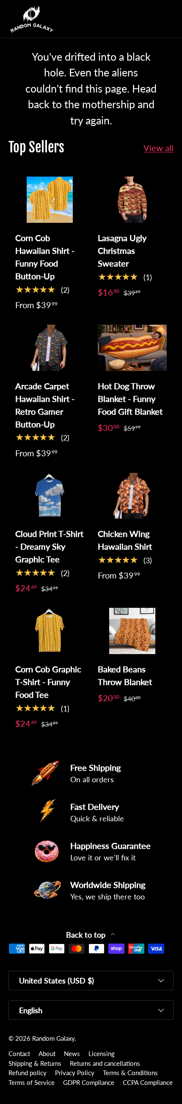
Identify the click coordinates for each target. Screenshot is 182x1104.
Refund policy (27, 1072)
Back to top (87, 934)
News (72, 1053)
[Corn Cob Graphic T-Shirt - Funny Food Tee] (49, 631)
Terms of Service (31, 1082)
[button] (150, 19)
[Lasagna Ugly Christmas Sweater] (132, 200)
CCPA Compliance (148, 1082)
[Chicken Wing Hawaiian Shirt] (132, 496)
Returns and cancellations (105, 1063)
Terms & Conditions (130, 1072)
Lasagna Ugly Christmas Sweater (122, 250)
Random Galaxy (53, 1038)
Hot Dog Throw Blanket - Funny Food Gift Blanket (130, 398)
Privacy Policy (74, 1072)
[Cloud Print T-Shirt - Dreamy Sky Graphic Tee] (49, 496)
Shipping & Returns (34, 1063)
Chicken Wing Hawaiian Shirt (125, 539)
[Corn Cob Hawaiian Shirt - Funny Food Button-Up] (49, 200)
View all (158, 148)
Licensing (101, 1053)
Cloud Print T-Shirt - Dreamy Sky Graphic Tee (49, 546)
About (47, 1053)
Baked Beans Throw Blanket (125, 675)
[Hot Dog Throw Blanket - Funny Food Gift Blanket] (132, 348)
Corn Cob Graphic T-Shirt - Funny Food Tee (48, 681)
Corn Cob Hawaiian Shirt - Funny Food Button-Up (44, 257)
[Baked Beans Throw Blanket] (132, 631)
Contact (19, 1053)
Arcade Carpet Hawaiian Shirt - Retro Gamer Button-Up (44, 405)
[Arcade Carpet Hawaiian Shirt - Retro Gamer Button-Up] (49, 348)
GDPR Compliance (88, 1082)
